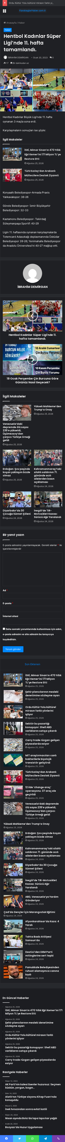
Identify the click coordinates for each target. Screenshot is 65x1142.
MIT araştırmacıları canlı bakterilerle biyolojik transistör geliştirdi (41, 759)
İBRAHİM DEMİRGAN (18, 57)
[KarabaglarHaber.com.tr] (32, 10)
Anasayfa (11, 22)
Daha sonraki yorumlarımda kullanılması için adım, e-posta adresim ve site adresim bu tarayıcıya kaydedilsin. (32, 634)
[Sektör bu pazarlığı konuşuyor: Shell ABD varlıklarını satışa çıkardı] (13, 728)
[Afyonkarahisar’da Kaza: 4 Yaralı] (13, 926)
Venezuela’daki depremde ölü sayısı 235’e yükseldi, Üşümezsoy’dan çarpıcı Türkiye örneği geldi (16, 432)
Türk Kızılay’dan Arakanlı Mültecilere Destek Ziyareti (42, 773)
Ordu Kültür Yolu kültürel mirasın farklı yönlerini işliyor (40, 710)
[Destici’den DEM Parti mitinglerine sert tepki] (13, 956)
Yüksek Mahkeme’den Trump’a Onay (47, 408)
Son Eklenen (32, 664)
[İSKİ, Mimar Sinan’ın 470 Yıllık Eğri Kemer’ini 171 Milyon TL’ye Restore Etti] (12, 154)
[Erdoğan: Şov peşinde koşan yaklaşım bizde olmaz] (17, 458)
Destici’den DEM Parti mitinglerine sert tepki (39, 953)
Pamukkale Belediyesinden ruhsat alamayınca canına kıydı (42, 971)
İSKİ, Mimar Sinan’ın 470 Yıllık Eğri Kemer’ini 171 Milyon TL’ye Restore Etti (42, 154)
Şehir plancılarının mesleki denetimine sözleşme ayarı (42, 693)
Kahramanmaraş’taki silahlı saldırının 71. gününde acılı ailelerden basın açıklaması (47, 475)
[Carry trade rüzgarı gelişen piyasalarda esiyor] (13, 744)
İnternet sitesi (10, 616)
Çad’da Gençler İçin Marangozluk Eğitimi (29, 912)
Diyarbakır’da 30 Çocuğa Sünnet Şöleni (17, 512)
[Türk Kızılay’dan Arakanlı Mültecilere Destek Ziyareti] (12, 175)
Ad (5, 590)
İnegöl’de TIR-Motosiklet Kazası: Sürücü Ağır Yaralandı (47, 514)
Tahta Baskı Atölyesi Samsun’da (38, 938)
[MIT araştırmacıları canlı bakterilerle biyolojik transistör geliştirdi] (13, 760)
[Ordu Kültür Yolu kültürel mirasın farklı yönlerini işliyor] (13, 711)
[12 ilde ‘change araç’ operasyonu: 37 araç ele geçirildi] (13, 792)
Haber (21, 22)
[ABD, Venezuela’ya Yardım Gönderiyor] (13, 901)
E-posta (8, 603)
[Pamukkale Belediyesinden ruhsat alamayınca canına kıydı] (13, 972)
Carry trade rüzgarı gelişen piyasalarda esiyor (42, 741)
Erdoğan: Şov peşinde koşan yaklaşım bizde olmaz (16, 472)
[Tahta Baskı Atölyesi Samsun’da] (13, 941)
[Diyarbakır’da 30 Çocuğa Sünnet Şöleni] (17, 499)
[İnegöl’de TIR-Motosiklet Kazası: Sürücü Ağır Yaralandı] (48, 499)
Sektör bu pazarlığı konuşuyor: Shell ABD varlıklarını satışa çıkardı (41, 727)
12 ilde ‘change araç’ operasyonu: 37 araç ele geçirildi (40, 791)
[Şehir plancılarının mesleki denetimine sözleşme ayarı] (13, 696)
